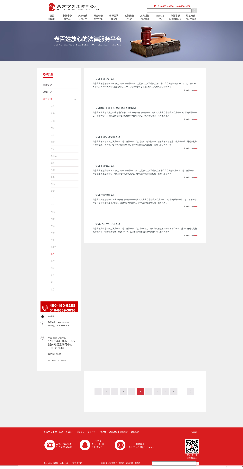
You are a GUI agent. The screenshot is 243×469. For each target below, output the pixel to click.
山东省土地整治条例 (104, 166)
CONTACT (190, 19)
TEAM (114, 19)
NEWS (67, 19)
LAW (160, 19)
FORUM (145, 19)
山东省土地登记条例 (104, 79)
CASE (129, 19)
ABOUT (83, 19)
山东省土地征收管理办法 (107, 137)
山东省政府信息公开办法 (107, 224)
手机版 (120, 463)
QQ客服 (51, 316)
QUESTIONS (175, 19)
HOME (51, 19)
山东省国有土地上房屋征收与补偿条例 (114, 108)
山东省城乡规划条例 (104, 195)
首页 (52, 16)
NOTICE (98, 19)
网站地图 (128, 463)
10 (174, 391)
